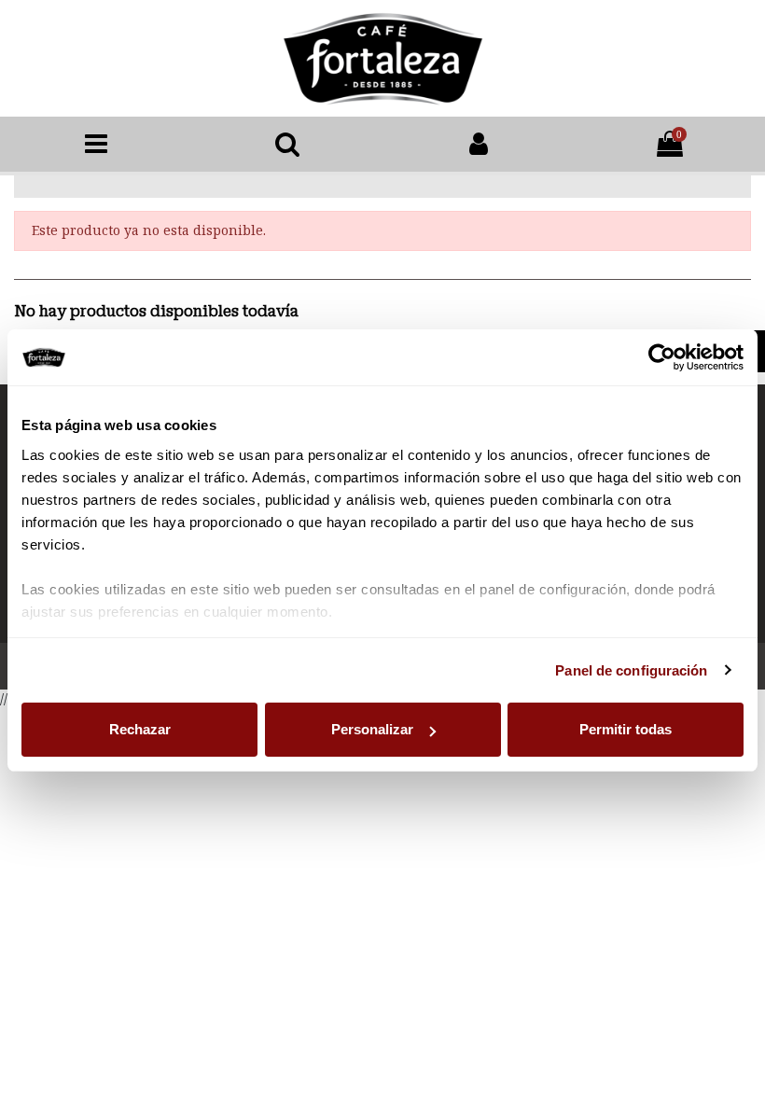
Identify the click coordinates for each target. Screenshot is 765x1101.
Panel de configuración (631, 670)
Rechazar (140, 729)
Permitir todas (625, 729)
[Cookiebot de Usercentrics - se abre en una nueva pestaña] (662, 357)
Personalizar (372, 729)
